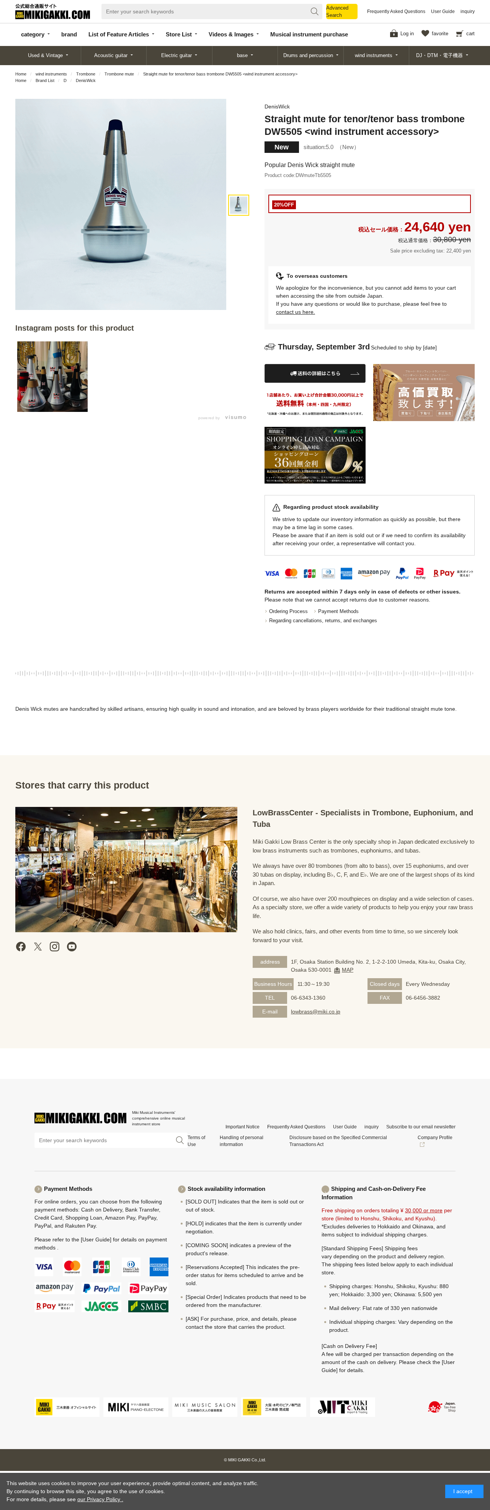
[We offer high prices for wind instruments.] (424, 392)
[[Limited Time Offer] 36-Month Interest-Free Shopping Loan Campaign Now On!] (315, 455)
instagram (54, 946)
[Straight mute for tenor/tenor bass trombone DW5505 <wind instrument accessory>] (238, 205)
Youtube (71, 946)
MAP (347, 970)
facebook (21, 946)
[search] (314, 11)
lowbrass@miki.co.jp (315, 1011)
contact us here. (295, 312)
